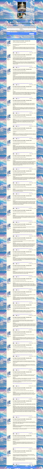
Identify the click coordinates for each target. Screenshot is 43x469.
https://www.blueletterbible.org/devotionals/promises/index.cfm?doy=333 (22, 432)
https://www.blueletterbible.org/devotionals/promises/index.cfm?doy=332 (22, 415)
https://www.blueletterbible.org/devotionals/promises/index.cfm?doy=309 (22, 97)
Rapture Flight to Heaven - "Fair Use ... (15, 467)
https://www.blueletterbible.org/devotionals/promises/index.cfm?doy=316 (22, 192)
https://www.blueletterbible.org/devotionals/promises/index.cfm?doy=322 (22, 275)
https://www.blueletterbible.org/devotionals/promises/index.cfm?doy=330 (22, 383)
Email (15, 67)
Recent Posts (8, 33)
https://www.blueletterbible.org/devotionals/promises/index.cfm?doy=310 (22, 111)
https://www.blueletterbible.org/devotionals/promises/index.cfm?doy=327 (22, 341)
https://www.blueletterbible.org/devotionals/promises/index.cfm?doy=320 (22, 248)
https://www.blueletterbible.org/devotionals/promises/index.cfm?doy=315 (22, 181)
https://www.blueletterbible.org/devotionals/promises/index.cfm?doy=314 (22, 167)
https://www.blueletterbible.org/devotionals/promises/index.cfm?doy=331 (22, 397)
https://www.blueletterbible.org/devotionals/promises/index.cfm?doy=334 (22, 447)
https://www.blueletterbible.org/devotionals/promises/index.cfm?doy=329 (22, 368)
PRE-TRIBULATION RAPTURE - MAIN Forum (24, 467)
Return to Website (8, 467)
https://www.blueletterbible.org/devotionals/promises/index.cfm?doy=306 (22, 51)
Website (18, 67)
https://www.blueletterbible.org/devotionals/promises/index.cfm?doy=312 (22, 137)
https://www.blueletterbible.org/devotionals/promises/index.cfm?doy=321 (22, 262)
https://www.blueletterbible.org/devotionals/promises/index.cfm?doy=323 (22, 288)
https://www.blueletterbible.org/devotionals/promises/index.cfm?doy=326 (22, 328)
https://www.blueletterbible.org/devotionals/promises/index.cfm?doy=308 (22, 83)
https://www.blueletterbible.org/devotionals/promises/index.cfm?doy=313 (22, 152)
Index (11, 467)
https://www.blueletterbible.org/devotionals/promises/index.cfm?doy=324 (22, 301)
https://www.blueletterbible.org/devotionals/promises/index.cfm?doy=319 (22, 234)
